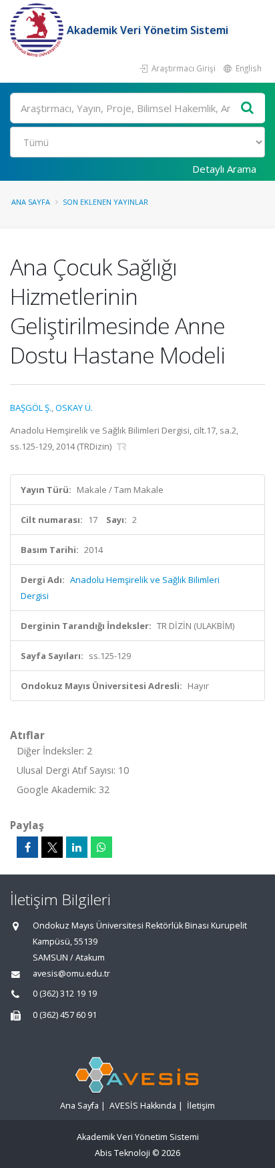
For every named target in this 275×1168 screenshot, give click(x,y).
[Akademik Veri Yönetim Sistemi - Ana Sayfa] (38, 30)
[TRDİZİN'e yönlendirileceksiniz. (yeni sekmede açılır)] (122, 446)
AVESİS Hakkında (142, 1105)
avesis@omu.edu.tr (71, 973)
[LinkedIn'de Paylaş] (76, 847)
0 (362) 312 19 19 (65, 993)
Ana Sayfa (30, 202)
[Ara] (247, 108)
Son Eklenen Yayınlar (105, 202)
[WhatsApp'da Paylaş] (101, 847)
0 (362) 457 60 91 (65, 1015)
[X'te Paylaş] (52, 847)
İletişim (201, 1105)
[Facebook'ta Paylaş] (27, 847)
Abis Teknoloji (122, 1153)
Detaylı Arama (224, 168)
